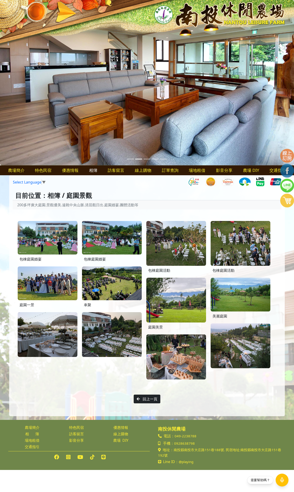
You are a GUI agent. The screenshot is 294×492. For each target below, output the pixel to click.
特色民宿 (43, 170)
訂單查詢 (170, 170)
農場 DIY (251, 170)
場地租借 (197, 170)
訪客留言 (116, 170)
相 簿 (32, 434)
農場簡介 (16, 170)
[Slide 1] (130, 159)
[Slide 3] (147, 159)
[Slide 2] (138, 159)
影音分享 (224, 170)
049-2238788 (185, 436)
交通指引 (277, 170)
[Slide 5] (163, 159)
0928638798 (184, 443)
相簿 (93, 170)
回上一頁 (149, 399)
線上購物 (143, 170)
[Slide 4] (155, 159)
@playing (186, 461)
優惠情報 (70, 170)
